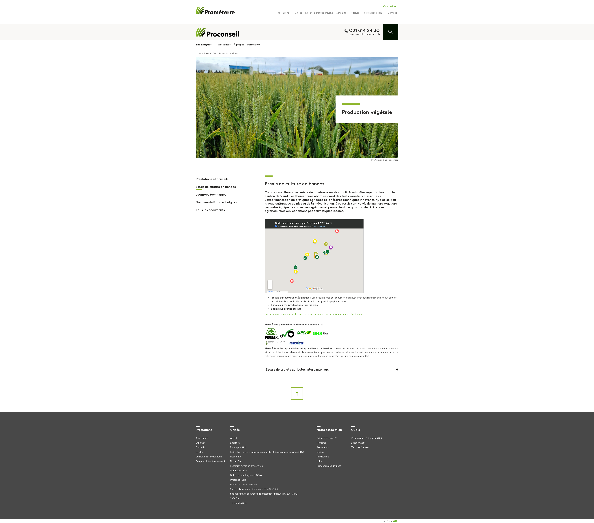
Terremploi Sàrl (238, 503)
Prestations (283, 13)
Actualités (342, 13)
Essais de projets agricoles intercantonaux (297, 369)
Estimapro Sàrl (238, 447)
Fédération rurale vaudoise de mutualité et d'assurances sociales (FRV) (267, 451)
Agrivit (233, 438)
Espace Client (358, 442)
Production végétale (228, 53)
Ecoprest (235, 442)
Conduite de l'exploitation (209, 456)
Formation (201, 447)
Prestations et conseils (212, 179)
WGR (395, 521)
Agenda (355, 13)
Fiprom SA (235, 461)
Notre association (372, 13)
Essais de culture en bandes (216, 187)
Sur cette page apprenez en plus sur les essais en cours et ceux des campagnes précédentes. (313, 314)
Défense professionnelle (319, 13)
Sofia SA (234, 498)
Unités (298, 13)
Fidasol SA (235, 456)
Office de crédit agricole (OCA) (246, 475)
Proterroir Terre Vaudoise (243, 484)
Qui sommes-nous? (327, 438)
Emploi (199, 451)
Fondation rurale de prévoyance (246, 465)
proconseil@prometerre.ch (365, 34)
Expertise (201, 442)
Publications (323, 456)
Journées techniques (211, 194)
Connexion (389, 6)
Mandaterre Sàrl (238, 470)
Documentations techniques (216, 202)
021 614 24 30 (364, 30)
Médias (320, 451)
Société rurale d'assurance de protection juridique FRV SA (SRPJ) (264, 493)
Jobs (319, 461)
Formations (253, 45)
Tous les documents (210, 210)
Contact (392, 13)
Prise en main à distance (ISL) (366, 438)
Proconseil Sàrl (210, 53)
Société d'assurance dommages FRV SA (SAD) (254, 489)
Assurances (202, 438)
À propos (239, 45)
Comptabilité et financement (210, 461)
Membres (321, 442)
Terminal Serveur (360, 447)
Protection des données (329, 465)
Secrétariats (323, 447)
